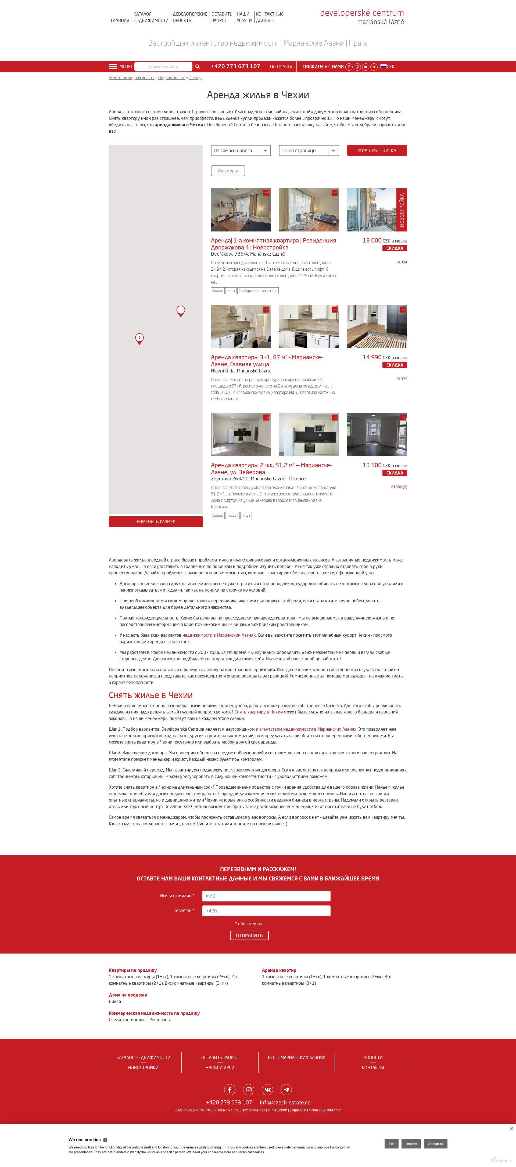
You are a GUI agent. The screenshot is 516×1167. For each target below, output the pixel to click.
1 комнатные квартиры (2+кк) (200, 976)
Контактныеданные (270, 17)
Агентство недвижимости (132, 77)
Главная (120, 20)
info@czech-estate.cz (285, 1102)
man (334, 1110)
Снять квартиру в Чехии (259, 712)
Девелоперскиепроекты (190, 17)
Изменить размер (156, 521)
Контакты (373, 1067)
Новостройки (143, 1067)
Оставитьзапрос (222, 17)
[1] (197, 66)
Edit (392, 1144)
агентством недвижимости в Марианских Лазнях (308, 729)
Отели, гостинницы (128, 1019)
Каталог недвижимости (143, 1057)
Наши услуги (220, 1067)
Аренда (195, 77)
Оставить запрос (220, 1057)
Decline (411, 1144)
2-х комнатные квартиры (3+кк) (196, 983)
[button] (181, 311)
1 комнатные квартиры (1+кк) (138, 976)
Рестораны (160, 1019)
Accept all (435, 1144)
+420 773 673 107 (229, 1102)
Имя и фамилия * (177, 895)
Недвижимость (171, 77)
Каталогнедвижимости (151, 17)
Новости (373, 1057)
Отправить (249, 935)
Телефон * (184, 910)
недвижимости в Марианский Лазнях (219, 635)
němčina (311, 1110)
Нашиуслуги (244, 17)
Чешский (279, 1110)
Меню (126, 66)
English (296, 1110)
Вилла (115, 1001)
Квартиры (228, 170)
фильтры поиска (377, 150)
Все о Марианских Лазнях (296, 1057)
